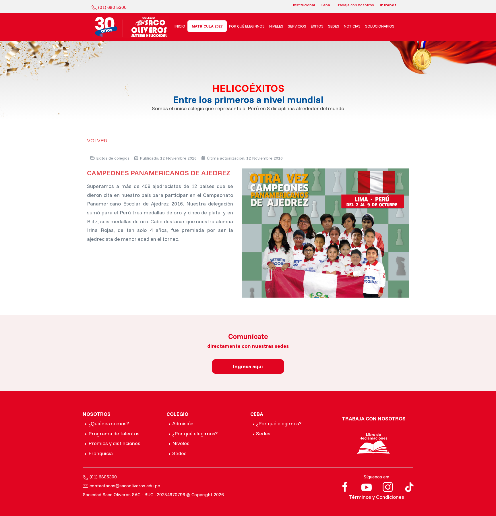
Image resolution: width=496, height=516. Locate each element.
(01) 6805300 (103, 477)
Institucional (304, 4)
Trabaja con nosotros (355, 4)
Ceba (325, 4)
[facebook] (345, 486)
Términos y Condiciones (376, 497)
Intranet (388, 4)
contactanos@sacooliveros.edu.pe (125, 485)
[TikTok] (409, 486)
